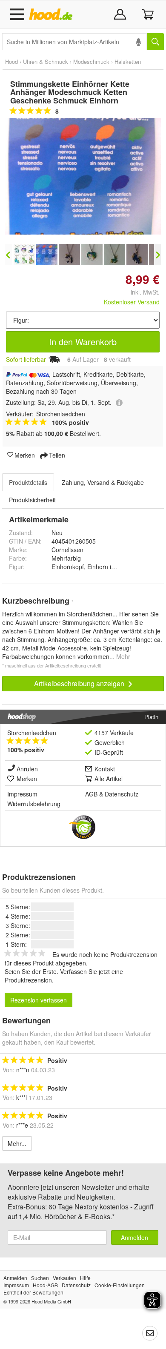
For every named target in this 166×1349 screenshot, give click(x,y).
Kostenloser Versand (132, 302)
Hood (11, 61)
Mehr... (17, 1143)
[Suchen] (155, 41)
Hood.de (52, 14)
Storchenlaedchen (31, 732)
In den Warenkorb (83, 341)
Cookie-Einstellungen (119, 1285)
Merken (24, 454)
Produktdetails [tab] (28, 482)
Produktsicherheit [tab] (32, 499)
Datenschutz (121, 794)
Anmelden (134, 1237)
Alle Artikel (108, 778)
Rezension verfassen (38, 1000)
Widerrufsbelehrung (33, 803)
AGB (91, 794)
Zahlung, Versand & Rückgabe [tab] (103, 482)
